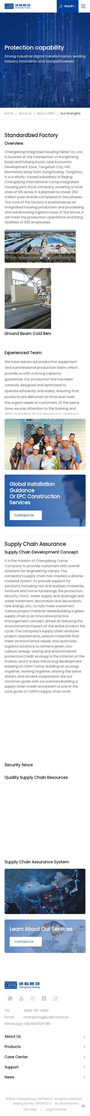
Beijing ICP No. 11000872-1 (32, 1103)
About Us (25, 113)
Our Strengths (70, 113)
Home (9, 113)
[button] (41, 258)
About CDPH (46, 113)
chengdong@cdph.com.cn (46, 1017)
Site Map (30, 1109)
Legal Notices (56, 1109)
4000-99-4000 (36, 1010)
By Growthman (66, 1103)
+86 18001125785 (36, 1023)
